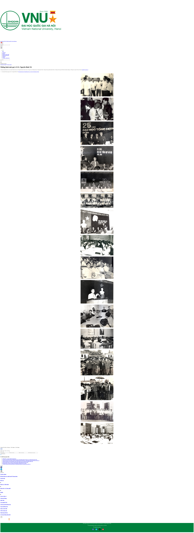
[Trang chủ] (30, 40)
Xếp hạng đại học (4, 512)
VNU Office (6, 41)
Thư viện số (2, 41)
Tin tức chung (9, 64)
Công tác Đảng (3, 498)
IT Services (12, 41)
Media (1, 492)
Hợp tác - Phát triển (4, 484)
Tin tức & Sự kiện (3, 64)
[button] (97, 467)
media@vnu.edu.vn (85, 69)
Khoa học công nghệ (5, 54)
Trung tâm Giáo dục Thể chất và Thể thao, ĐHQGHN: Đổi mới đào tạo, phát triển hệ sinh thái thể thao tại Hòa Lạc (20, 460)
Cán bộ (3, 57)
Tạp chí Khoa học (4, 506)
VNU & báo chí (3, 510)
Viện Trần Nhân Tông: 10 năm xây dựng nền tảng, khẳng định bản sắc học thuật (15, 462)
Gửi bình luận (3, 453)
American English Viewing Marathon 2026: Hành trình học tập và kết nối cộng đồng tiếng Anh (17, 461)
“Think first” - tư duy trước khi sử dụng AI (9, 458)
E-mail (9, 41)
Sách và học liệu (3, 508)
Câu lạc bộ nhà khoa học (5, 504)
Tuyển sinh (2, 478)
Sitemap (15, 41)
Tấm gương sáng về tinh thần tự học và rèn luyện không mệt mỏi (28, 71)
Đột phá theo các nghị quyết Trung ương (8, 476)
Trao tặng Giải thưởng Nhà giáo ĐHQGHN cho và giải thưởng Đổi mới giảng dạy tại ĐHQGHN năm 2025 (19, 459)
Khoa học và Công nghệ (5, 488)
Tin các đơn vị (3, 496)
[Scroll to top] (1, 517)
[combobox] (1, 43)
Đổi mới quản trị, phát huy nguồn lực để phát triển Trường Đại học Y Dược (14, 463)
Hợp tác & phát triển (5, 55)
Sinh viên (3, 56)
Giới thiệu (4, 52)
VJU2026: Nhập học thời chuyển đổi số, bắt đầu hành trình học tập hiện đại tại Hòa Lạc (16, 464)
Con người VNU (3, 502)
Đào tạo (3, 53)
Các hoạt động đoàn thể (5, 514)
